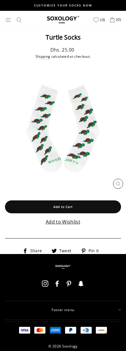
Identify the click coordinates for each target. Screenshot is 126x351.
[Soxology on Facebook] (57, 286)
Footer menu (63, 309)
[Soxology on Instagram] (45, 286)
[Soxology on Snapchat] (81, 286)
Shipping (42, 56)
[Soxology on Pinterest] (69, 286)
